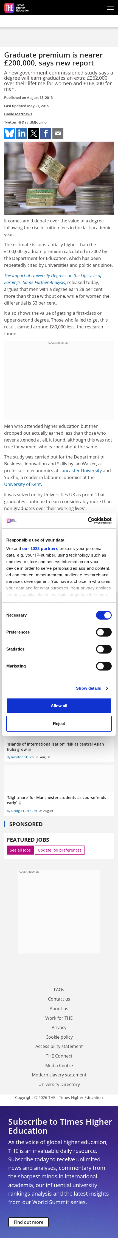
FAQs (59, 990)
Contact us (59, 999)
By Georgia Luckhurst (22, 811)
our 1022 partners (40, 548)
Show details (88, 688)
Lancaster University (81, 471)
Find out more (28, 1222)
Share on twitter (33, 133)
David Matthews (18, 113)
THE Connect (59, 1056)
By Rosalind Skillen (20, 757)
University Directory (59, 1084)
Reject (59, 723)
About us (59, 1008)
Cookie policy (59, 1037)
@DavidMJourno (32, 122)
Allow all (59, 705)
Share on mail (57, 133)
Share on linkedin (21, 133)
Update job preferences (60, 850)
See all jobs (20, 850)
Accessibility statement (59, 1046)
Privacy (59, 1027)
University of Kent (22, 484)
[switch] (104, 632)
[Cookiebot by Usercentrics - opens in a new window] (88, 520)
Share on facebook (45, 133)
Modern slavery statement (59, 1075)
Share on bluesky (9, 133)
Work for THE (59, 1018)
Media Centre (59, 1065)
